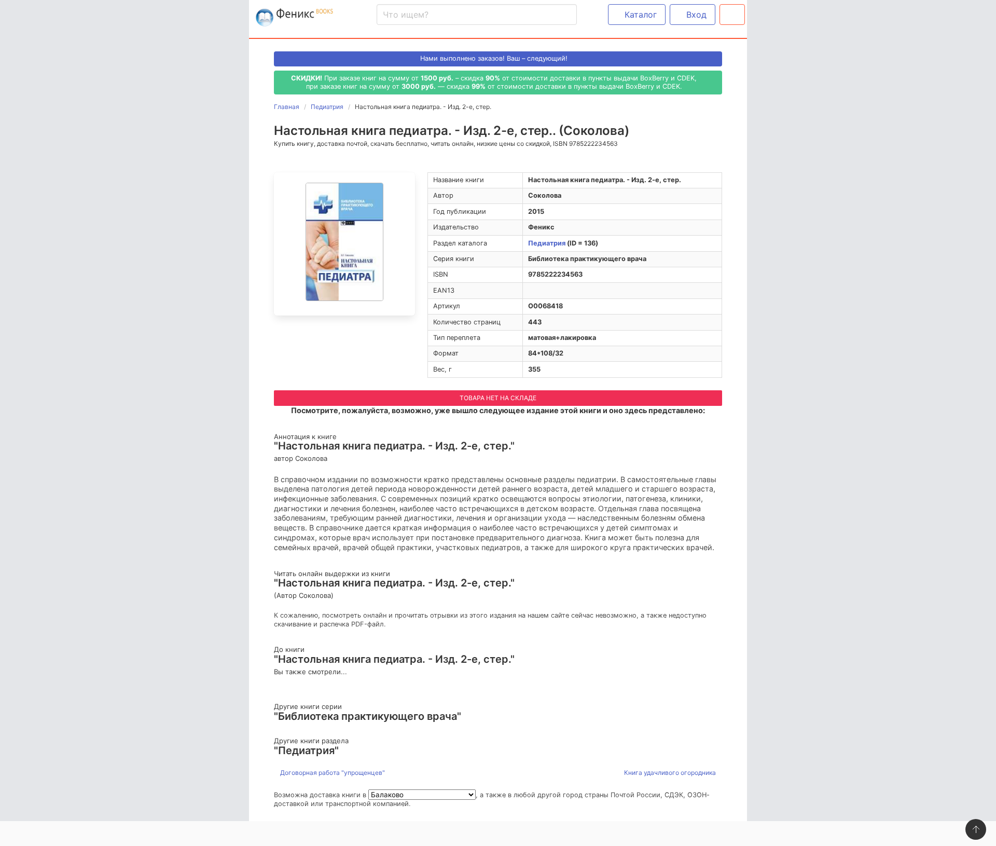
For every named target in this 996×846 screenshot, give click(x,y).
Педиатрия (546, 243)
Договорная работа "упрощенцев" (332, 772)
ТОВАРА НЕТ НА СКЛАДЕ (498, 398)
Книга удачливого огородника (670, 772)
